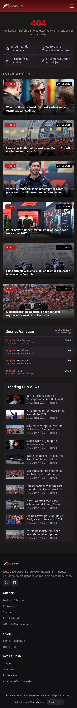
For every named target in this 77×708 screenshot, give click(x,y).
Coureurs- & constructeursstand (58, 48)
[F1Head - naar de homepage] (13, 6)
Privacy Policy (11, 675)
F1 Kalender (10, 606)
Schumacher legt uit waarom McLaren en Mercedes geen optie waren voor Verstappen (44, 427)
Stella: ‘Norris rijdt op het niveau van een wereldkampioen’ (42, 442)
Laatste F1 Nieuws (14, 600)
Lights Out (9, 646)
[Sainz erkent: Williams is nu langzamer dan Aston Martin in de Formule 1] (38, 261)
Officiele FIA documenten (19, 624)
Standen (8, 612)
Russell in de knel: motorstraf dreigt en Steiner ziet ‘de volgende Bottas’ (44, 457)
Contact (8, 663)
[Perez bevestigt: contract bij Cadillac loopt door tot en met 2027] (38, 220)
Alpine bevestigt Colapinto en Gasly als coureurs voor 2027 (44, 517)
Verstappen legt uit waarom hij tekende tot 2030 (45, 412)
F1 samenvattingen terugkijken (58, 60)
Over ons (8, 669)
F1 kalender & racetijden (19, 60)
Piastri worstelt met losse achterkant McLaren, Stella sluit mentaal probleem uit (43, 502)
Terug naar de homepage (19, 48)
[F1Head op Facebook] (14, 582)
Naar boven (55, 702)
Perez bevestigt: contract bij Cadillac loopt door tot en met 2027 (37, 231)
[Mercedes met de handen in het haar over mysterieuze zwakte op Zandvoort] (38, 302)
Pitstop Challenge (14, 640)
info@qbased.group (61, 695)
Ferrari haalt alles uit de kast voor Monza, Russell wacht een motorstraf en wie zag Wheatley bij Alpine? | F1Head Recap (45, 487)
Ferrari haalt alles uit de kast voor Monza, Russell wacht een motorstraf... (38, 149)
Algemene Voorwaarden (18, 681)
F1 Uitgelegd (11, 618)
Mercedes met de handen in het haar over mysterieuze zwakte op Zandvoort (33, 313)
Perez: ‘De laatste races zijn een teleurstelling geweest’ (43, 532)
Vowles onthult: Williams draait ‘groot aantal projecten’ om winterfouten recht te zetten (35, 190)
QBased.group (36, 702)
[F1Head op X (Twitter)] (6, 582)
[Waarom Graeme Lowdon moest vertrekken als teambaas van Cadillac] (38, 97)
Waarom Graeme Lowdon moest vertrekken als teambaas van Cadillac (37, 109)
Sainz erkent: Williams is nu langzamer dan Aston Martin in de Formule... (38, 272)
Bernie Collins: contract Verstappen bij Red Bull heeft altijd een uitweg (44, 397)
